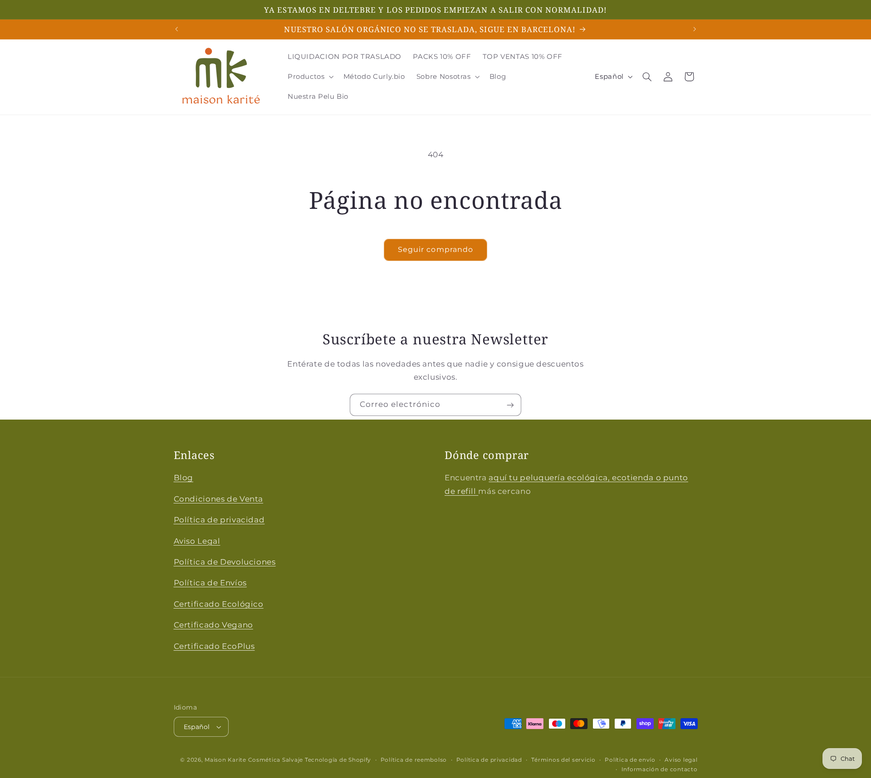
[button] (310, 77)
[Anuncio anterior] (176, 29)
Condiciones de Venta (219, 498)
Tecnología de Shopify (338, 760)
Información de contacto (659, 769)
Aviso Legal (197, 541)
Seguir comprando (435, 249)
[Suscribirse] (510, 405)
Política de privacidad (219, 519)
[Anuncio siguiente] (695, 29)
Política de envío (630, 760)
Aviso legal (681, 760)
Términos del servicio (563, 760)
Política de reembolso (414, 760)
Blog (184, 478)
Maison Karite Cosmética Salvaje (254, 760)
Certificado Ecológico (219, 604)
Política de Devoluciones (225, 561)
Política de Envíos (210, 582)
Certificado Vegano (213, 624)
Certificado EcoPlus (214, 646)
